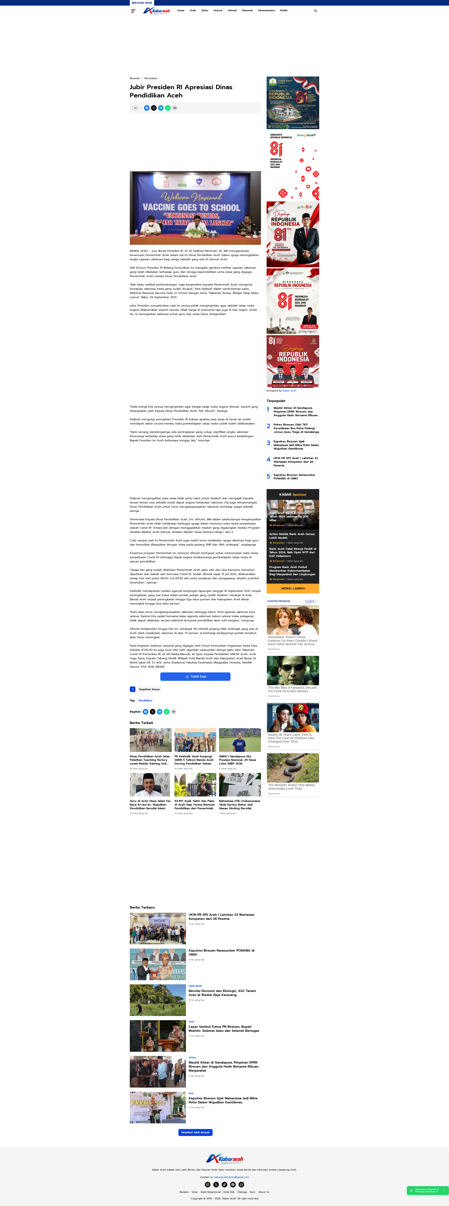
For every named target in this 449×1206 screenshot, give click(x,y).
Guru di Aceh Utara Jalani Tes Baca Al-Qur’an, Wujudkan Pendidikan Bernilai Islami (150, 804)
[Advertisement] (224, 46)
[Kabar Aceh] (156, 10)
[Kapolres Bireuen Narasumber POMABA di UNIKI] (158, 964)
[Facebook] (147, 108)
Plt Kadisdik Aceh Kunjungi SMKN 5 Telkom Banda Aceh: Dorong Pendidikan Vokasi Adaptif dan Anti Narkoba (194, 760)
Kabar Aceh (289, 391)
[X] (154, 108)
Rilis (191, 1093)
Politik (284, 10)
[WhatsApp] (168, 108)
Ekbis (205, 10)
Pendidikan (145, 700)
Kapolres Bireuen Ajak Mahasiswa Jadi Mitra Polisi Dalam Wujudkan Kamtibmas (223, 1100)
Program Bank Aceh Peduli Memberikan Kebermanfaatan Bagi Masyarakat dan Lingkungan (292, 570)
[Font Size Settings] (135, 108)
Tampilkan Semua (149, 689)
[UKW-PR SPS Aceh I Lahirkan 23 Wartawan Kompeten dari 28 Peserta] (158, 928)
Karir (253, 1192)
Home (180, 10)
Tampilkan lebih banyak (195, 1132)
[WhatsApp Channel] (241, 1184)
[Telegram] (161, 108)
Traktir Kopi (198, 676)
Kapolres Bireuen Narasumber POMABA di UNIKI (221, 953)
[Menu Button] (133, 10)
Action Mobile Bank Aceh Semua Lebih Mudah (292, 536)
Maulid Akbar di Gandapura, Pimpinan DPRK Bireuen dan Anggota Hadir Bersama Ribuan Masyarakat (224, 1067)
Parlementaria (266, 10)
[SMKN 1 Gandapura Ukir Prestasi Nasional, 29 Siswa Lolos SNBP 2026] (240, 740)
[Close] (444, 1190)
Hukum (218, 10)
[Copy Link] (175, 108)
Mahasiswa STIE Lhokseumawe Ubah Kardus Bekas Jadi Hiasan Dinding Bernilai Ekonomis (239, 804)
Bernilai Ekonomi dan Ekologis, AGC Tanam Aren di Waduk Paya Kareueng (222, 993)
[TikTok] (224, 1184)
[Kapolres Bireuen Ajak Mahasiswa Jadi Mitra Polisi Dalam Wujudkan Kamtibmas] (158, 1107)
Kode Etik (229, 1192)
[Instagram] (207, 1184)
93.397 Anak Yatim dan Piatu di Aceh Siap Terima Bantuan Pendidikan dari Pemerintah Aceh (195, 804)
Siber (195, 1192)
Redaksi (184, 1192)
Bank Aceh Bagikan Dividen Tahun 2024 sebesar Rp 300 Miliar (289, 516)
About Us (263, 1192)
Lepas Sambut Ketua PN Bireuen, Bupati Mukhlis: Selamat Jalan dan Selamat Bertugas (224, 1029)
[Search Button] (315, 10)
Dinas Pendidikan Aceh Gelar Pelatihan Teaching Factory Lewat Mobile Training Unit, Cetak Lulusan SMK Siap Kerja (150, 760)
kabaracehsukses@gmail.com (231, 1177)
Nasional (247, 10)
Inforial (232, 10)
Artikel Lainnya (293, 588)
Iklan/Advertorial (210, 1192)
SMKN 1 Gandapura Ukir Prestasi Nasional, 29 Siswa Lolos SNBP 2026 (237, 760)
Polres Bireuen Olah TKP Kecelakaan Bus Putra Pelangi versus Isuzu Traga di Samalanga (296, 428)
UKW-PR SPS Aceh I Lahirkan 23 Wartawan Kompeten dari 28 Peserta (221, 917)
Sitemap (242, 1192)
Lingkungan (195, 986)
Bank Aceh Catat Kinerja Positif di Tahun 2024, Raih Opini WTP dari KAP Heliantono (292, 552)
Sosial (192, 1057)
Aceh (193, 10)
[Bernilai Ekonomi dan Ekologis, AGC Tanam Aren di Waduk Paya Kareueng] (158, 1000)
